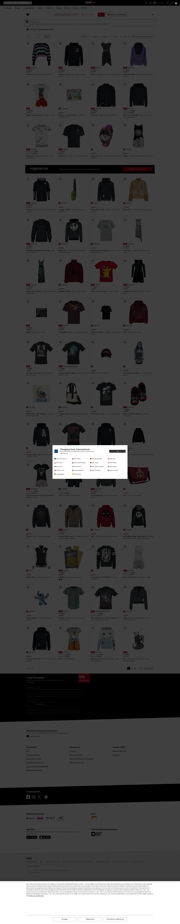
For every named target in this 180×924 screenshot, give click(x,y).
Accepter (65, 919)
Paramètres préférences (115, 919)
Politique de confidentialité (35, 896)
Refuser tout (90, 919)
